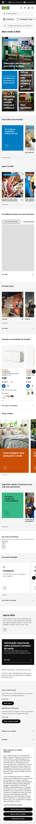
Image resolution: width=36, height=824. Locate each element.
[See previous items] (4, 544)
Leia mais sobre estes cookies (13, 805)
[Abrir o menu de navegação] (32, 8)
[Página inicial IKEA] (5, 7)
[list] (18, 19)
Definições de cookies (18, 819)
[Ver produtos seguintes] (34, 19)
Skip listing (5, 541)
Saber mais (5, 699)
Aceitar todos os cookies (18, 809)
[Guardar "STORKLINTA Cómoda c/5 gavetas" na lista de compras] (32, 386)
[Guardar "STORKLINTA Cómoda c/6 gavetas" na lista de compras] (8, 386)
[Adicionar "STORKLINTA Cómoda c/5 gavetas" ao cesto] (28, 386)
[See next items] (4, 547)
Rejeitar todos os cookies (18, 814)
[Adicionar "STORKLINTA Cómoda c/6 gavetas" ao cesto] (4, 386)
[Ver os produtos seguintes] (34, 140)
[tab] (11, 222)
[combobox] (17, 13)
